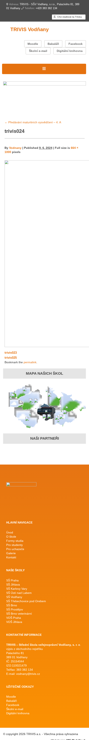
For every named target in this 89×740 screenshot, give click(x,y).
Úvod (9, 532)
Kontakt (11, 557)
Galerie (11, 553)
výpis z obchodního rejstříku (24, 649)
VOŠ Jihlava (14, 622)
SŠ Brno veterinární (19, 613)
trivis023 (11, 352)
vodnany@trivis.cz (28, 673)
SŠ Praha (12, 580)
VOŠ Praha (13, 617)
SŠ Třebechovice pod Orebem (26, 601)
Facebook (76, 43)
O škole (11, 536)
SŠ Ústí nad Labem (19, 592)
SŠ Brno (11, 605)
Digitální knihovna (70, 51)
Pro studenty (14, 545)
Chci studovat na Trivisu (69, 17)
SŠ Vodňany (14, 597)
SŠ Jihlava (13, 584)
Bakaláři (53, 43)
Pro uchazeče (15, 549)
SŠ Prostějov (14, 609)
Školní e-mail (38, 51)
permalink (30, 362)
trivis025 (11, 357)
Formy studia (14, 540)
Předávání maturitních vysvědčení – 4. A (33, 122)
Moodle (33, 43)
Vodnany (15, 147)
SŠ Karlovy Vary (16, 588)
